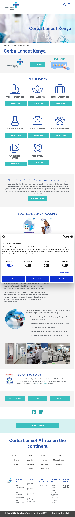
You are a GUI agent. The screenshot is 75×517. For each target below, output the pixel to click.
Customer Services (30, 489)
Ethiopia (44, 456)
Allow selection (37, 279)
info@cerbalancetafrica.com (60, 506)
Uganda (58, 464)
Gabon (58, 456)
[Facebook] (34, 412)
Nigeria (16, 464)
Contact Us (37, 64)
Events (37, 398)
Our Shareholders (20, 501)
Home (5, 45)
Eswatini (30, 456)
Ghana (16, 460)
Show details (64, 272)
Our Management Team (20, 487)
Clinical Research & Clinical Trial (31, 500)
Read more (16, 103)
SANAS (37, 384)
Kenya (44, 460)
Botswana (16, 456)
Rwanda (30, 464)
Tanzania (44, 464)
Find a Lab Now (37, 426)
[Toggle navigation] (69, 4)
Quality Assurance (19, 493)
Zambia (30, 469)
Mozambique (58, 460)
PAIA (45, 513)
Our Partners (15, 398)
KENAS (44, 384)
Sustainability (20, 497)
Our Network (12, 45)
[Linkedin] (41, 412)
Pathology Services (30, 484)
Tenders (59, 398)
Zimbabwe (44, 469)
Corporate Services (30, 494)
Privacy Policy (65, 513)
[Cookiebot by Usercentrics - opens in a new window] (64, 236)
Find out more (37, 199)
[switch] (28, 265)
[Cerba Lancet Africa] (11, 6)
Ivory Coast (30, 460)
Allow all (61, 279)
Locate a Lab (43, 485)
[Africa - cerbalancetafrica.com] (8, 480)
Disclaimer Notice (54, 513)
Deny (14, 279)
